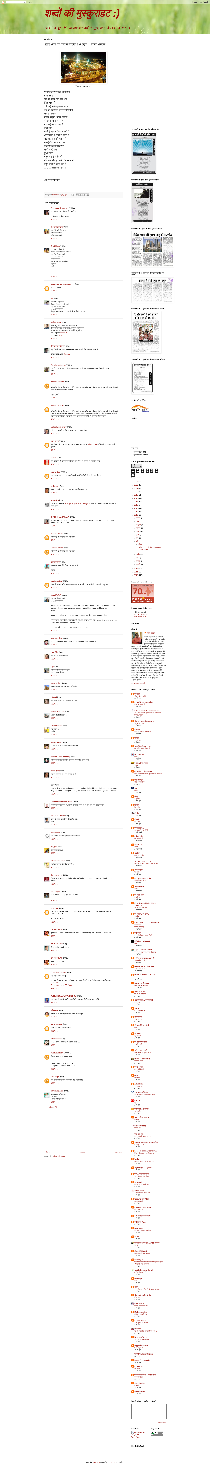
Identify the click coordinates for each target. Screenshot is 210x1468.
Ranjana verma (57, 534)
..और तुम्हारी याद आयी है (141, 1322)
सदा (52, 299)
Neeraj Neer (56, 472)
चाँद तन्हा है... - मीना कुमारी (141, 1339)
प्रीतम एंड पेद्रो (138, 838)
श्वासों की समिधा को (139, 704)
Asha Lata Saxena (58, 365)
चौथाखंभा (137, 729)
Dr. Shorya (55, 1077)
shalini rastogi (56, 581)
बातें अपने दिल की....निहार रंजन (144, 967)
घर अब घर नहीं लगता (140, 994)
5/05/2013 (55, 630)
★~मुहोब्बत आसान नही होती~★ (143, 1176)
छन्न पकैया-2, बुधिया (140, 880)
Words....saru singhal (142, 861)
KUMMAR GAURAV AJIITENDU (63, 996)
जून (137, 538)
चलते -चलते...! (139, 1304)
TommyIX (96, 1462)
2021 (136, 488)
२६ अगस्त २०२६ (139, 723)
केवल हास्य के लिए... (140, 855)
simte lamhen (139, 1383)
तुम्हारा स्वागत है (138, 1201)
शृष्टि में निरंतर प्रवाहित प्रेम (142, 1184)
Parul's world (139, 1366)
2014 (136, 512)
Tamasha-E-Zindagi (58, 972)
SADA (136, 1008)
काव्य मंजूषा (138, 1279)
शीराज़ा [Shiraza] (140, 1251)
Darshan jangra (57, 1091)
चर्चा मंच (137, 1101)
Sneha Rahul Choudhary (60, 757)
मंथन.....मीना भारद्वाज (141, 763)
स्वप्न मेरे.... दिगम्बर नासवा (142, 746)
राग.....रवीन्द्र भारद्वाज (141, 1117)
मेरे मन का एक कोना (140, 1042)
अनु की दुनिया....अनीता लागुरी (143, 1000)
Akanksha (138, 1084)
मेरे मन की (137, 1034)
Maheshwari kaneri (58, 427)
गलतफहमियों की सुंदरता (140, 960)
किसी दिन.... (137, 822)
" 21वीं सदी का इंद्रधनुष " (142, 1216)
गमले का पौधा (138, 1019)
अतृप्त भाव (137, 799)
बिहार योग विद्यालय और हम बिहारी (143, 731)
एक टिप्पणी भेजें (52, 1107)
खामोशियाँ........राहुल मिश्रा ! (143, 1270)
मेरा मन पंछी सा (139, 1191)
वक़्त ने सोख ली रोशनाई (140, 969)
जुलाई (138, 535)
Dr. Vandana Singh (58, 861)
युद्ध (135, 1103)
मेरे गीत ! (137, 813)
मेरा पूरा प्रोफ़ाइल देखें (138, 683)
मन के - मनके (138, 1067)
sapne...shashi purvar (143, 950)
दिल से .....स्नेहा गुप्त (140, 1337)
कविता (136, 790)
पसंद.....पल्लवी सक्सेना (141, 1174)
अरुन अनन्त (55, 441)
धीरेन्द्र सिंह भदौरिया (57, 346)
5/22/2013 (55, 950)
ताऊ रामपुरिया (55, 562)
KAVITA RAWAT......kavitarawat (146, 711)
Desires (137, 1329)
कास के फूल (137, 740)
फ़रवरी (138, 561)
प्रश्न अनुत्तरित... (139, 1348)
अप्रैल (138, 554)
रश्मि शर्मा (54, 697)
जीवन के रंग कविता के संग (142, 1295)
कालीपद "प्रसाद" (56, 322)
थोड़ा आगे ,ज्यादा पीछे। (140, 696)
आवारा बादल (138, 1017)
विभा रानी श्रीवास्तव (57, 227)
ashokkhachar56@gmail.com (63, 284)
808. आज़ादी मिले (139, 782)
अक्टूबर (138, 525)
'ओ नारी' (136, 872)
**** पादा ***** (138, 1061)
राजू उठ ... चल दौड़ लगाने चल (142, 1230)
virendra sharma (57, 382)
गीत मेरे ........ (138, 820)
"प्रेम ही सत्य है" (139, 887)
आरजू (136, 1287)
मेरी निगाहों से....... (140, 1222)
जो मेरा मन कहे (139, 755)
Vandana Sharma (58, 1053)
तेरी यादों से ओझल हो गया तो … (143, 748)
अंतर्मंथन (137, 853)
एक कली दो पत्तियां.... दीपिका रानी (145, 1375)
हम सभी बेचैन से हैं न (139, 1069)
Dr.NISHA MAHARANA (60, 517)
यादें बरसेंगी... (138, 1368)
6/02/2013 (55, 1045)
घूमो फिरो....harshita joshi (143, 1354)
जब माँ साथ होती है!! (139, 1010)
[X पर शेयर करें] (82, 194)
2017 (136, 502)
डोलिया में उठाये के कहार (141, 1314)
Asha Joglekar (57, 1024)
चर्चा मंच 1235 (92, 444)
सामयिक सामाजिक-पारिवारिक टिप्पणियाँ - (145, 1094)
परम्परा (61, 335)
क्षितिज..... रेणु (138, 845)
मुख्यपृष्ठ (82, 1152)
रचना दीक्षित (54, 652)
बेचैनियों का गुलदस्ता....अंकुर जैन (144, 958)
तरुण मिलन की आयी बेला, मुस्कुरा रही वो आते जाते (148, 773)
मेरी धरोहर (137, 933)
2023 (136, 482)
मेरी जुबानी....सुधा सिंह (141, 1109)
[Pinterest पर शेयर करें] (88, 194)
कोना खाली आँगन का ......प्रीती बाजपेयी (146, 1243)
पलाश (136, 1075)
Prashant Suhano (58, 816)
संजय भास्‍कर (151, 633)
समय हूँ (136, 757)
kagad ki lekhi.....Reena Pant (145, 1151)
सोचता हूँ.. (137, 1119)
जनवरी (138, 564)
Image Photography (142, 1360)
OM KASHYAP (56, 930)
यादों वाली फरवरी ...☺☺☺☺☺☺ (144, 1161)
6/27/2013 (55, 1102)
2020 (136, 492)
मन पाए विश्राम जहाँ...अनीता (143, 702)
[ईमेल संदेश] (72, 195)
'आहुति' (136, 1159)
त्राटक (136, 1027)
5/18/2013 (55, 884)
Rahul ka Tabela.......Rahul (144, 975)
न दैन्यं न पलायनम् (140, 1126)
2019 (136, 495)
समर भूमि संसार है (139, 1144)
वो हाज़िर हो (137, 897)
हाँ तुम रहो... (137, 1297)
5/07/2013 (55, 794)
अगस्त (138, 531)
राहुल (52, 667)
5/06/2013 (55, 749)
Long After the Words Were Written (146, 863)
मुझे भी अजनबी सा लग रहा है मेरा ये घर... (145, 1331)
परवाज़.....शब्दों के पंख (141, 1092)
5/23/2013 (55, 965)
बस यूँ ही (137, 694)
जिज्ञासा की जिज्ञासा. (141, 983)
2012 (136, 569)
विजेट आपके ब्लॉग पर (162, 1422)
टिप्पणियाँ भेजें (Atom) (58, 1156)
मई (137, 541)
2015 (136, 508)
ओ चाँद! (136, 847)
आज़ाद (136, 977)
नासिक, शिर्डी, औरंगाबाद (140, 908)
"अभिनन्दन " (138, 870)
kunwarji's (138, 1260)
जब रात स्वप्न (138, 1086)
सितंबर (138, 528)
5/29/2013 (55, 988)
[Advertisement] (83, 1130)
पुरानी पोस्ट (118, 1152)
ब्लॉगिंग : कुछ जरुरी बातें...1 (142, 1306)
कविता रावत (55, 1010)
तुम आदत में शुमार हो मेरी (141, 830)
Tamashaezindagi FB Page (61, 985)
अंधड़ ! (136, 797)
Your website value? (140, 616)
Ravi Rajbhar (56, 892)
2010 (136, 575)
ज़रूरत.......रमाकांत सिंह (142, 1059)
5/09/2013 (55, 808)
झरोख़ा (136, 805)
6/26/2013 (55, 1083)
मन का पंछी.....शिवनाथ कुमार (143, 771)
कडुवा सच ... (138, 1228)
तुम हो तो (136, 1245)
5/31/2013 (55, 1017)
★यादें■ (136, 916)
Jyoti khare (55, 246)
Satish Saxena (57, 726)
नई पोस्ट (47, 1152)
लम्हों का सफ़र (138, 780)
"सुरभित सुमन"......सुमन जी (143, 1168)
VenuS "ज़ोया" (56, 595)
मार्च (137, 558)
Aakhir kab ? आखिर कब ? (142, 1193)
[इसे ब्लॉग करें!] (79, 194)
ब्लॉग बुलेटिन (55, 500)
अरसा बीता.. (137, 1385)
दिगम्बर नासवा (55, 771)
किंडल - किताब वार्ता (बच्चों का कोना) (144, 1153)
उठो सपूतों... (137, 1111)
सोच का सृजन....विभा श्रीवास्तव (144, 721)
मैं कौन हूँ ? (63, 333)
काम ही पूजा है (138, 1044)
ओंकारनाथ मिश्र (56, 683)
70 (137, 591)
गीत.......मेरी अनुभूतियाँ (141, 1025)
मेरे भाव (136, 1237)
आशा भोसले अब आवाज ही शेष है (143, 935)
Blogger (112, 1462)
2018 (136, 498)
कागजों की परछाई (139, 927)
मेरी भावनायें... (138, 836)
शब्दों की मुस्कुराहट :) (82, 13)
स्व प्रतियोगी (137, 1077)
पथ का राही (138, 1182)
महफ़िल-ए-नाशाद (139, 1392)
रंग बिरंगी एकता (139, 895)
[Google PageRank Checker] (157, 1435)
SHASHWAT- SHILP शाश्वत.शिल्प (146, 1142)
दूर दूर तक (137, 1002)
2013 (136, 515)
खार (135, 943)
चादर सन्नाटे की (138, 1209)
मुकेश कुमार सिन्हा (56, 638)
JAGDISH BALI (57, 944)
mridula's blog (140, 1320)
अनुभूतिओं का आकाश (141, 1346)
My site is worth (140, 612)
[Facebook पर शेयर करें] (85, 194)
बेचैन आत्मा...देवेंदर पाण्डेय (142, 878)
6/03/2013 (55, 1069)
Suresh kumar (56, 875)
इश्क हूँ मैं (136, 889)
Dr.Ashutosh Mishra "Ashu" (62, 802)
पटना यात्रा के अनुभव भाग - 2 (142, 1136)
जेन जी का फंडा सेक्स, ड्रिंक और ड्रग (145, 952)
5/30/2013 (55, 1003)
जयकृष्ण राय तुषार (56, 742)
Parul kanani (56, 1039)
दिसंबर (138, 518)
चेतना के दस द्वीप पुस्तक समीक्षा (142, 1052)
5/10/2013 (55, 839)
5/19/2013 (55, 922)
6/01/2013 (55, 1031)
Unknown (54, 908)
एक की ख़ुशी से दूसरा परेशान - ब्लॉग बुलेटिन (77, 504)
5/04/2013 (55, 219)
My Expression (140, 1312)
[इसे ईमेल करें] (77, 194)
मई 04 (140, 544)
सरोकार (136, 738)
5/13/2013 (55, 867)
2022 (136, 485)
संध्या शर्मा (54, 458)
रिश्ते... (136, 1281)
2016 (136, 505)
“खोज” (136, 765)
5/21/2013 (55, 936)
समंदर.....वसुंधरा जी (140, 1050)
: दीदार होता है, (67, 354)
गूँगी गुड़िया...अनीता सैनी (142, 941)
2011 (136, 572)
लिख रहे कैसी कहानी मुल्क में (142, 1253)
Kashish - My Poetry (142, 1207)
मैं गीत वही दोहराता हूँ (139, 1272)
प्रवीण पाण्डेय (55, 486)
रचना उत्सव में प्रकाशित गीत (142, 985)
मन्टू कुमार (54, 847)
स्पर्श (135, 788)
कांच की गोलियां (138, 1377)
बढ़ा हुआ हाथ (137, 1036)
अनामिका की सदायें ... (141, 992)
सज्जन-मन (137, 1128)
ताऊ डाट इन (138, 1134)
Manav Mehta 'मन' (58, 712)
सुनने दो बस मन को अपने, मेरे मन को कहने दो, (147, 1289)
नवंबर (138, 521)
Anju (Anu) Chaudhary (60, 208)
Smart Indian (56, 832)
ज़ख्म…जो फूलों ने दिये (141, 1199)
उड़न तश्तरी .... (139, 828)
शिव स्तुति (137, 807)
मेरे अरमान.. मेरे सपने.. (141, 914)
